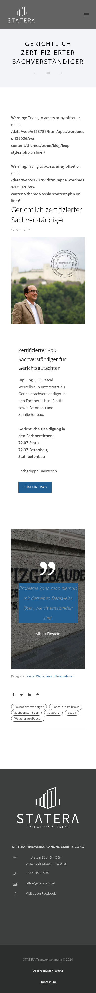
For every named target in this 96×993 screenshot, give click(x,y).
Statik (72, 713)
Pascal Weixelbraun (39, 676)
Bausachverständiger (29, 707)
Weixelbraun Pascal (27, 718)
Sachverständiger (26, 713)
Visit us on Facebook (41, 893)
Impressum (48, 982)
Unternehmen (64, 676)
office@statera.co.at (40, 883)
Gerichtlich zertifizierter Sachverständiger (46, 214)
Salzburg (53, 713)
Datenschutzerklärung (48, 971)
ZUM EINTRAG (35, 487)
